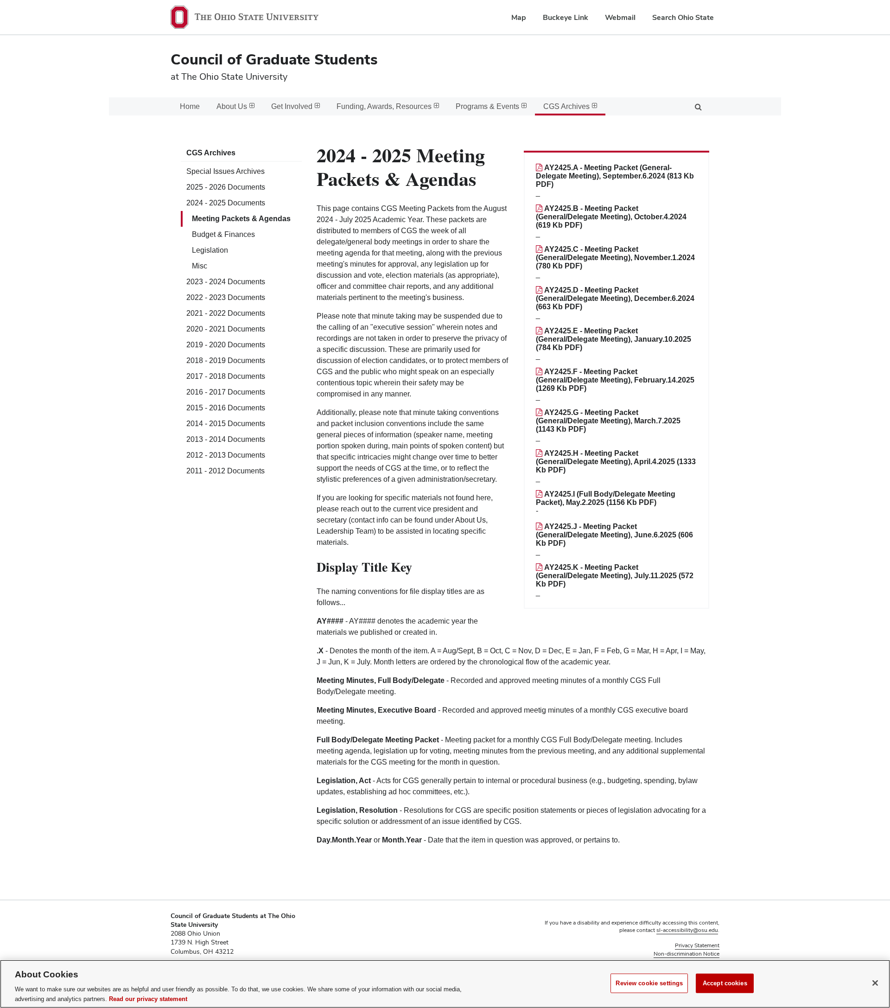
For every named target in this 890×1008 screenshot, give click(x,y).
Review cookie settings (649, 983)
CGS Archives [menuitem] (566, 106)
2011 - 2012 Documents (225, 471)
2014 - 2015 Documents (225, 423)
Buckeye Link (565, 17)
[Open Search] (698, 106)
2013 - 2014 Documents (225, 439)
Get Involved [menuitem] (291, 106)
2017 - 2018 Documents (225, 376)
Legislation (210, 250)
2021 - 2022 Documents (225, 313)
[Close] (875, 983)
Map (518, 17)
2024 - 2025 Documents (225, 203)
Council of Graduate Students (274, 59)
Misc (199, 266)
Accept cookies (725, 983)
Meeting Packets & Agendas (241, 219)
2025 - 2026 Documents (225, 187)
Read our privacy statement (148, 998)
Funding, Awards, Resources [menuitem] (384, 106)
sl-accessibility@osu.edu (687, 930)
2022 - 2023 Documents (225, 297)
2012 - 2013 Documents (225, 455)
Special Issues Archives (225, 171)
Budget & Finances (223, 234)
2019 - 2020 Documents (225, 345)
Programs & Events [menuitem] (487, 106)
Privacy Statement (697, 945)
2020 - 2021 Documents (225, 329)
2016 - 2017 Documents (225, 392)
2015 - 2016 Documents (225, 408)
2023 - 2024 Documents (225, 282)
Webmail (620, 17)
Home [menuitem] (190, 106)
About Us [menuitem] (231, 106)
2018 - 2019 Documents (225, 360)
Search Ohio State (683, 17)
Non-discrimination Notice (686, 953)
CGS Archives (210, 153)
